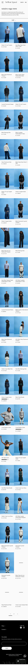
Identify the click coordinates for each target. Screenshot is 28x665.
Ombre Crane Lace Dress (7, 516)
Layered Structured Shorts (7, 309)
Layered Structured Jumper (8, 104)
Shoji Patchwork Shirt (6, 162)
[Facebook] (21, 627)
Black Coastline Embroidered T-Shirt (20, 133)
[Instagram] (24, 627)
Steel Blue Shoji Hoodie (7, 488)
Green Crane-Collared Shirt (22, 604)
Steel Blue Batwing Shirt (21, 369)
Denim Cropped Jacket (7, 221)
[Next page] (17, 614)
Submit (6, 648)
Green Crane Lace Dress (21, 488)
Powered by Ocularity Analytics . (14, 655)
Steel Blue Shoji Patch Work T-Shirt (20, 46)
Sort (13, 20)
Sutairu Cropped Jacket (21, 191)
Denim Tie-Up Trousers (7, 45)
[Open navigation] (2, 2)
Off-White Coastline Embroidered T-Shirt (20, 281)
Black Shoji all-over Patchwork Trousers (6, 251)
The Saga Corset (5, 457)
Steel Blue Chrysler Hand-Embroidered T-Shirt (7, 281)
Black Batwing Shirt (6, 132)
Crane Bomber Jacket (6, 427)
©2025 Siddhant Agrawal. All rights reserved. (14, 654)
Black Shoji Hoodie (20, 397)
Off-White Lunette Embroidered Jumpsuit (21, 517)
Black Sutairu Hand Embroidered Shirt (20, 75)
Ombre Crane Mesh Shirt (7, 369)
